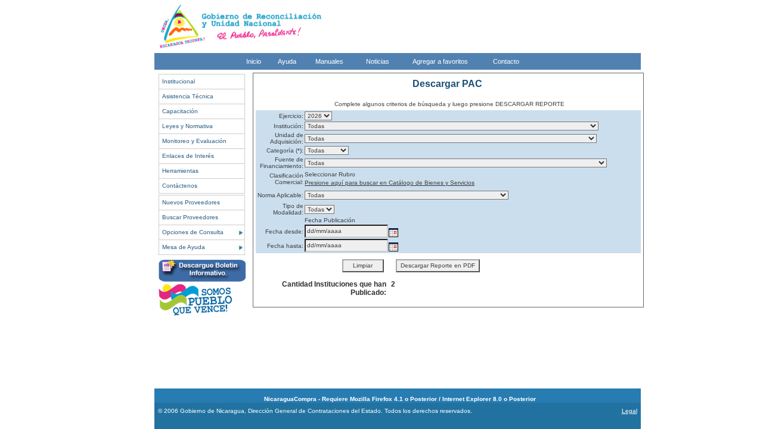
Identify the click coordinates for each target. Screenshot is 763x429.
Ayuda (287, 61)
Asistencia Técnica (187, 96)
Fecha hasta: (285, 246)
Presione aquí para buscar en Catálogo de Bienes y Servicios (389, 182)
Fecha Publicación (330, 220)
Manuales (329, 61)
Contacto (506, 61)
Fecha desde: (284, 231)
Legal (629, 411)
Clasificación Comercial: (286, 178)
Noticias (377, 61)
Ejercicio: (291, 116)
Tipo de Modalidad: (288, 209)
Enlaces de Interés (188, 156)
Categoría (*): (284, 150)
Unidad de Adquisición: (286, 138)
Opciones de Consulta (193, 232)
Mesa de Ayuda (183, 247)
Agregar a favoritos (440, 61)
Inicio (253, 61)
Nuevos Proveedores (191, 202)
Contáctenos (179, 185)
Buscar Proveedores (190, 217)
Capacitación (180, 111)
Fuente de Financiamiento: (281, 162)
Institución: (288, 126)
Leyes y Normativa (187, 126)
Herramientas (180, 170)
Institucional (178, 81)
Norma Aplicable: (280, 195)
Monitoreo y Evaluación (194, 141)
